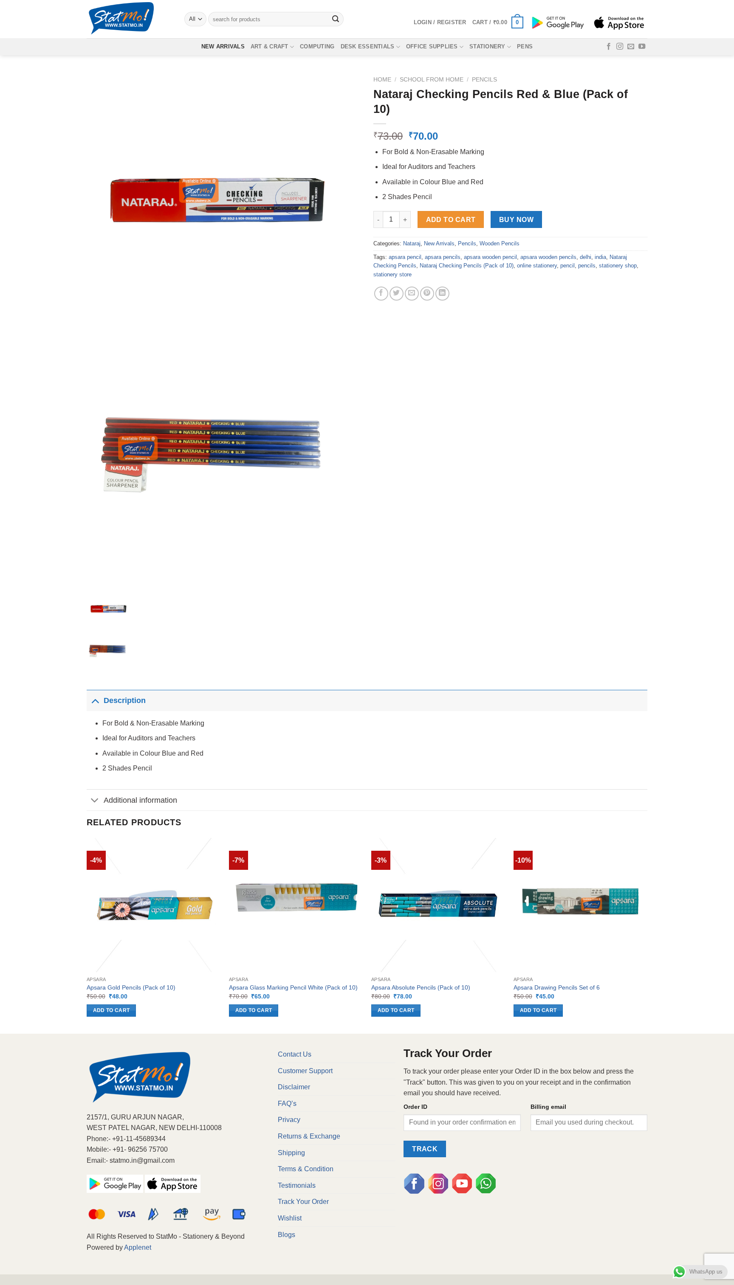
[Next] (647, 935)
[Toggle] (95, 700)
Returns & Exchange (309, 1136)
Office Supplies (432, 46)
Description (125, 700)
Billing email (548, 1106)
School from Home (431, 79)
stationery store (392, 274)
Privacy (289, 1119)
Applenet (137, 1247)
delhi (585, 257)
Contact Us (294, 1054)
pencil (567, 265)
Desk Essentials (368, 46)
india (600, 257)
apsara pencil (405, 257)
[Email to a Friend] (412, 294)
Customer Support (305, 1070)
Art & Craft (269, 46)
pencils (587, 265)
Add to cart (451, 219)
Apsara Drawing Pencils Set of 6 (557, 987)
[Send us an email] (630, 47)
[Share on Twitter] (397, 294)
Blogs (286, 1234)
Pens (525, 46)
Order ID (415, 1106)
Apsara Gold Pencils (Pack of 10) (131, 987)
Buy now (516, 219)
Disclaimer (294, 1087)
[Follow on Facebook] (608, 47)
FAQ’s (287, 1103)
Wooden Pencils (499, 243)
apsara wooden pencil (490, 257)
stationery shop (618, 265)
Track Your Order (303, 1201)
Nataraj (412, 243)
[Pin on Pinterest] (427, 294)
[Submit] (336, 19)
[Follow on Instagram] (619, 47)
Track (425, 1149)
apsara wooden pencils (548, 257)
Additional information (140, 800)
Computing (317, 46)
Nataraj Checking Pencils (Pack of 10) (467, 265)
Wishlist (290, 1218)
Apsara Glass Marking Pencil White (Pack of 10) (293, 987)
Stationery (487, 46)
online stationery (537, 265)
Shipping (291, 1152)
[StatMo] (129, 19)
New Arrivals (223, 46)
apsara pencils (442, 257)
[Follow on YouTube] (641, 47)
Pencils (484, 79)
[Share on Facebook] (381, 294)
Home (382, 79)
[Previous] (87, 935)
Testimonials (297, 1185)
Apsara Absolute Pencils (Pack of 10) (420, 987)
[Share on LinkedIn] (442, 294)
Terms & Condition (305, 1169)
